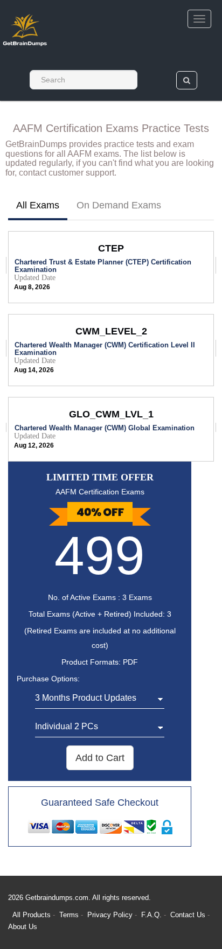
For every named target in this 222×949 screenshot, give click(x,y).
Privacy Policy (111, 915)
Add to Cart (99, 757)
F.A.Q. (152, 915)
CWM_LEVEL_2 (111, 331)
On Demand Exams (119, 205)
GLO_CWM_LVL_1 (111, 414)
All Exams (37, 205)
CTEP (111, 248)
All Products (31, 915)
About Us (22, 927)
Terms (69, 915)
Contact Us (188, 915)
